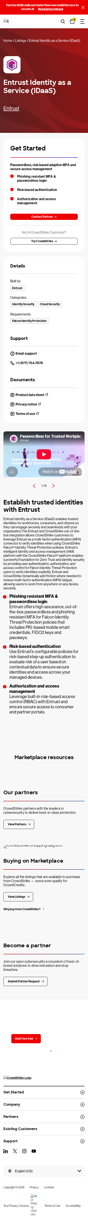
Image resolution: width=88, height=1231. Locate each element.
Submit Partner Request (24, 981)
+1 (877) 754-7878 (29, 363)
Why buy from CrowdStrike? (22, 909)
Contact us (58, 1038)
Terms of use (25, 414)
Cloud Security (50, 304)
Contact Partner (42, 217)
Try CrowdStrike (42, 241)
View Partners (17, 824)
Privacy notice (26, 404)
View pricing (40, 1051)
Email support (26, 353)
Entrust (11, 108)
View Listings (16, 897)
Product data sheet (30, 395)
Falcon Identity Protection (29, 321)
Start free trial (24, 1038)
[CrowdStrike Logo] (6, 21)
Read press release (50, 9)
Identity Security (23, 304)
